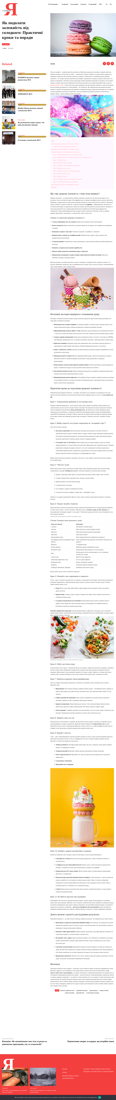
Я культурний (21, 119)
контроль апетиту (104, 990)
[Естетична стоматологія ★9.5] (8, 138)
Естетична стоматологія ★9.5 (29, 140)
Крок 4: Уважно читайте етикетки (62, 162)
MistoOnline (70, 1078)
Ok (99, 1097)
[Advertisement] (82, 1009)
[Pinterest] (112, 63)
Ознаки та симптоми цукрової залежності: (65, 146)
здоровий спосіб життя (81, 990)
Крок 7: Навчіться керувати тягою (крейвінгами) (66, 171)
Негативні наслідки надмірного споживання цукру (65, 149)
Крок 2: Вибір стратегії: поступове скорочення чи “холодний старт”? (72, 157)
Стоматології (21, 72)
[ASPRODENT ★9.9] (8, 91)
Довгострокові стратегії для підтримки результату (65, 184)
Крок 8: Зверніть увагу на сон (61, 173)
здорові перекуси (93, 990)
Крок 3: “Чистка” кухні (59, 160)
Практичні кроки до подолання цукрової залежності (65, 152)
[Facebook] (104, 63)
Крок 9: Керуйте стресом (60, 176)
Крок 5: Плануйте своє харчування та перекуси (66, 165)
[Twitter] (108, 63)
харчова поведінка (69, 992)
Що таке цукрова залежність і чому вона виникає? (65, 144)
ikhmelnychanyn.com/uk (57, 85)
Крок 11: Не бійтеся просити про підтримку (65, 181)
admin (4, 48)
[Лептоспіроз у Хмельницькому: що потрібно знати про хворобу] (15, 1077)
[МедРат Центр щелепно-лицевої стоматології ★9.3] (8, 107)
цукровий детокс (80, 992)
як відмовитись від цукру (92, 992)
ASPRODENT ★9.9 (25, 94)
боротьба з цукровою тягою (67, 990)
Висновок (54, 187)
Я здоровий (6, 44)
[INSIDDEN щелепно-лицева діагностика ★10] (8, 76)
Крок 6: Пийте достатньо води (61, 168)
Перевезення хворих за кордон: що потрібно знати (90, 1041)
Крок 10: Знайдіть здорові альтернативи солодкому (67, 179)
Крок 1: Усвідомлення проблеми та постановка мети (67, 154)
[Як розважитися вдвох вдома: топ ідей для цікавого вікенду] (8, 122)
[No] (114, 1097)
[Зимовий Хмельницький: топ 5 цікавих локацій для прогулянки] (43, 1077)
